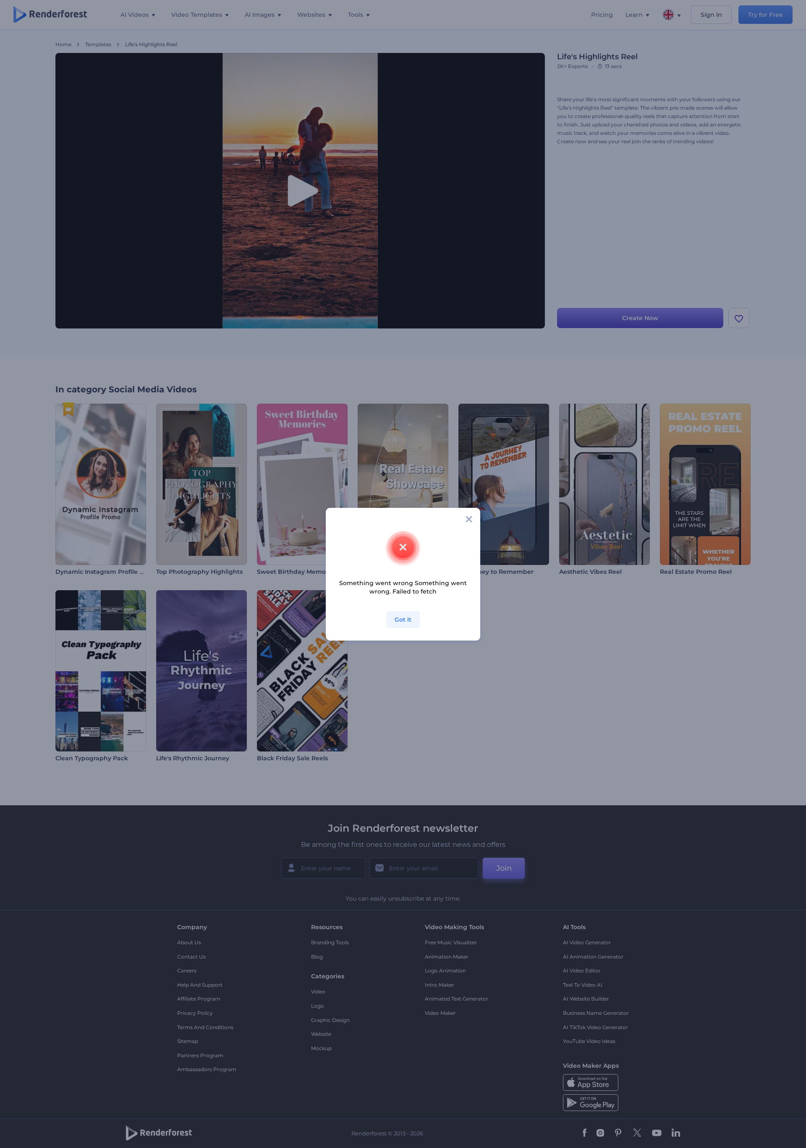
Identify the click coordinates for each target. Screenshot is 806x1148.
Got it (403, 619)
